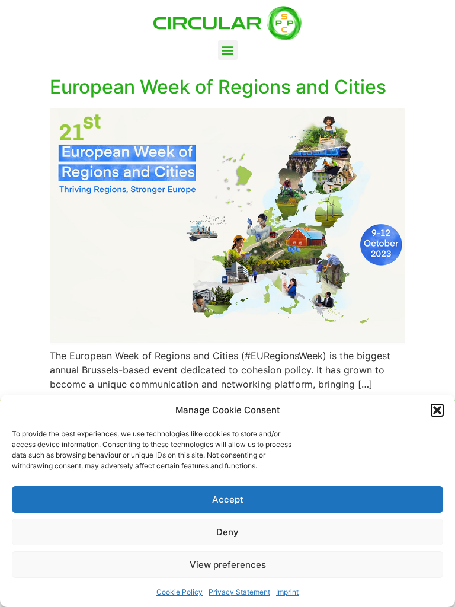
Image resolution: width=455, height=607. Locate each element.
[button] (437, 410)
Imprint (287, 591)
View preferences (228, 564)
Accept (227, 499)
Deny (227, 532)
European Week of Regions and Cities (218, 86)
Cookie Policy (179, 591)
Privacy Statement (239, 591)
